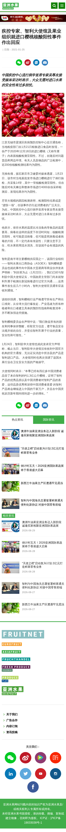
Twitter (25, 773)
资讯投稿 (12, 732)
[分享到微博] (27, 62)
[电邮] (45, 62)
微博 (25, 757)
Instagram (55, 773)
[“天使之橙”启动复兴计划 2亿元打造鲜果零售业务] (10, 451)
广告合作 (12, 720)
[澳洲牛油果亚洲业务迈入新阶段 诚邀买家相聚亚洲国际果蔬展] (10, 434)
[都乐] (33, 18)
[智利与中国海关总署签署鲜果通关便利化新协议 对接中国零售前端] (10, 503)
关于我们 (12, 714)
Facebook (33, 787)
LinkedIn (10, 773)
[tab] (17, 420)
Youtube (40, 773)
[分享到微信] (19, 62)
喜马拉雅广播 (55, 757)
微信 (10, 757)
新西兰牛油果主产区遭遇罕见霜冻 (42, 483)
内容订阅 (12, 726)
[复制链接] (36, 62)
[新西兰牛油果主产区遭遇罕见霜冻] (10, 486)
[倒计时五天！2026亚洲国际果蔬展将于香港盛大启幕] (10, 469)
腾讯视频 (40, 757)
